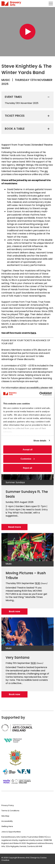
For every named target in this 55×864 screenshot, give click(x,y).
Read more (14, 527)
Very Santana (17, 657)
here (33, 333)
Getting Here (7, 826)
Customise (26, 458)
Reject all (27, 468)
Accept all (27, 449)
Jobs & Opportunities (11, 832)
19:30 (37, 583)
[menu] (51, 3)
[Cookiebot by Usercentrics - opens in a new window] (39, 393)
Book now (14, 611)
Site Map (5, 816)
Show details (39, 440)
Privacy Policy (7, 805)
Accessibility (7, 821)
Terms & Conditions (10, 810)
